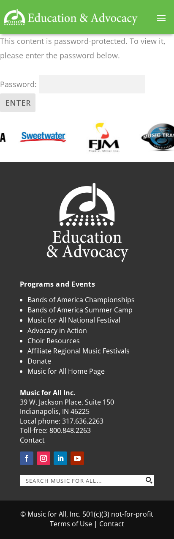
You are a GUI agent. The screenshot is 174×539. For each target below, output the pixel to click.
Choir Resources (53, 340)
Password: (19, 84)
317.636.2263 (82, 421)
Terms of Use (71, 523)
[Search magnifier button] (148, 480)
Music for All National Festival (73, 320)
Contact (32, 440)
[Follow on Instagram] (43, 458)
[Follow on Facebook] (26, 458)
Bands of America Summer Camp (80, 310)
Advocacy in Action (57, 330)
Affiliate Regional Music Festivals (78, 351)
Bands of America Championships (81, 299)
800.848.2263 (70, 430)
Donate (39, 361)
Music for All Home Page (66, 371)
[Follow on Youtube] (77, 458)
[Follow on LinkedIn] (60, 458)
